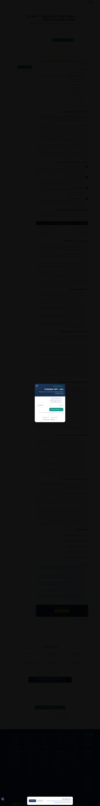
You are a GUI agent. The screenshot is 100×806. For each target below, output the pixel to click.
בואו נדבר (50, 411)
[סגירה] (38, 390)
